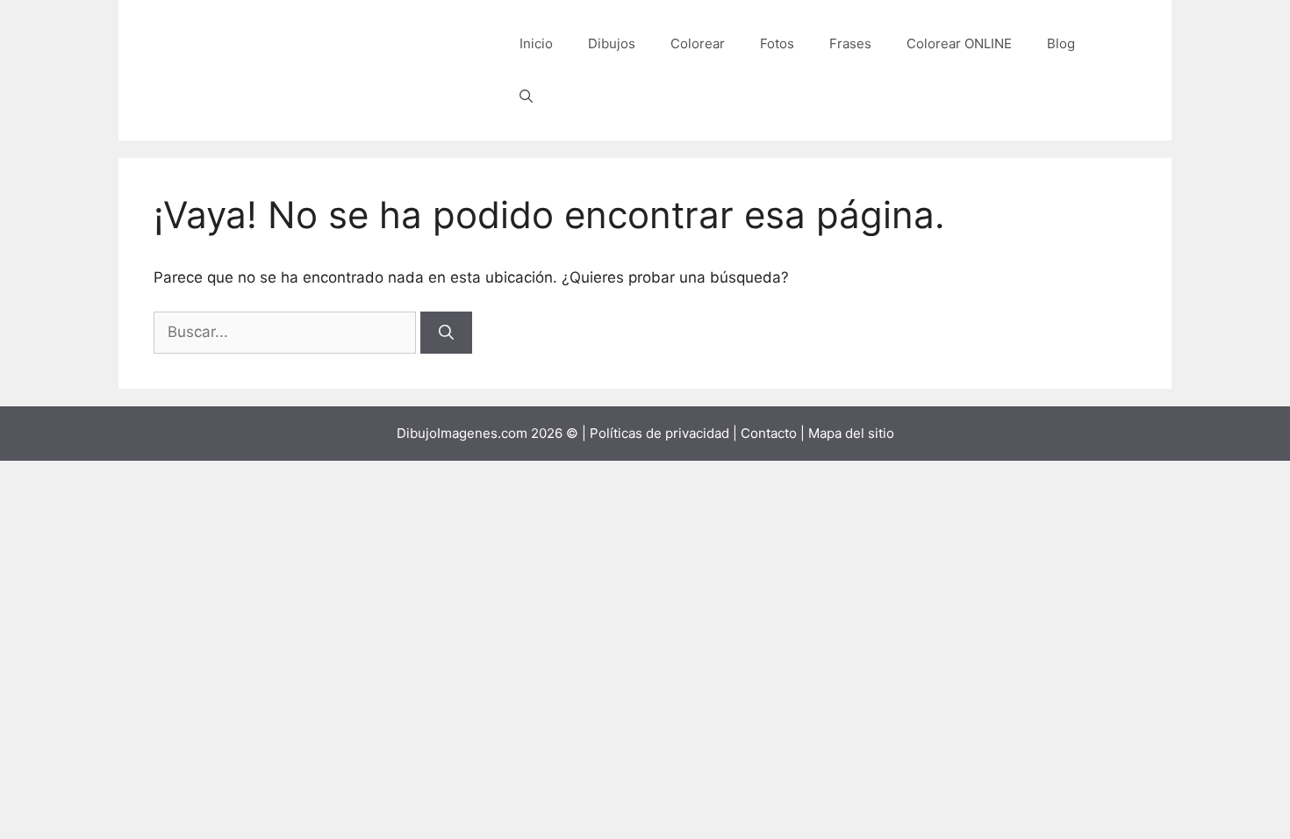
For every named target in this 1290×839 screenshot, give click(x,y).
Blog (1061, 43)
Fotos (777, 43)
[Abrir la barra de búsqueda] (526, 96)
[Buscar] (446, 333)
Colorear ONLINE (959, 43)
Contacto (769, 433)
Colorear (697, 43)
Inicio (536, 43)
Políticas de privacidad (659, 433)
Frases (850, 43)
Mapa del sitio (851, 433)
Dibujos (611, 43)
